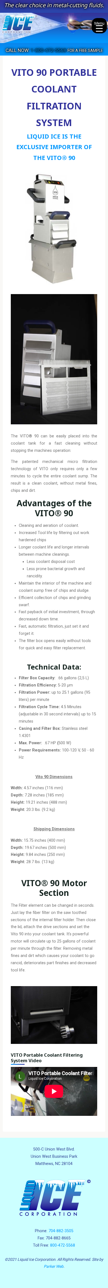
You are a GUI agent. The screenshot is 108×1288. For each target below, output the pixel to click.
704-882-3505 (60, 1231)
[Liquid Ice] (54, 27)
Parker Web (53, 1266)
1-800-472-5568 (48, 50)
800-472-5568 (62, 1245)
